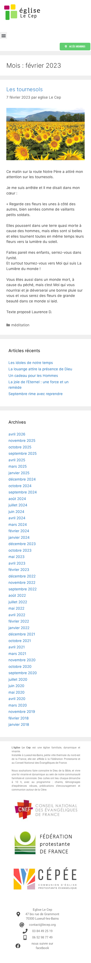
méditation (20, 325)
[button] (3, 35)
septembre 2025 (22, 453)
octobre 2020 (20, 666)
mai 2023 (16, 557)
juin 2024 (16, 512)
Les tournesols (24, 89)
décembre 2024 (22, 479)
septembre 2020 (22, 673)
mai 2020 (16, 692)
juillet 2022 (17, 602)
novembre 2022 (21, 582)
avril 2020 (16, 699)
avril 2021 (16, 647)
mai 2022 (16, 608)
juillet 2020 (17, 679)
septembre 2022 (22, 589)
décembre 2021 (21, 634)
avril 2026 (16, 434)
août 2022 (17, 595)
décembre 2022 (22, 576)
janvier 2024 (19, 537)
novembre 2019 (21, 712)
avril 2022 (16, 615)
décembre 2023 (22, 544)
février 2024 (18, 531)
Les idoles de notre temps (30, 363)
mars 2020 (17, 705)
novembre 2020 (22, 660)
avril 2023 (16, 563)
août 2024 (17, 499)
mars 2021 (17, 654)
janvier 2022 (18, 628)
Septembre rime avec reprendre (35, 394)
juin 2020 (16, 686)
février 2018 (18, 718)
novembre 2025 (21, 440)
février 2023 (18, 570)
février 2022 (18, 621)
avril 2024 (16, 518)
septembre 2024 (22, 492)
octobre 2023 (20, 550)
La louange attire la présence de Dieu (40, 369)
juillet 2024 (17, 505)
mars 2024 (17, 524)
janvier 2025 (18, 473)
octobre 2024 (20, 486)
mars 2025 (17, 466)
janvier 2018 (18, 724)
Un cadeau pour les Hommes (33, 375)
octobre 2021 (19, 641)
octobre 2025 (19, 447)
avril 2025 (16, 460)
